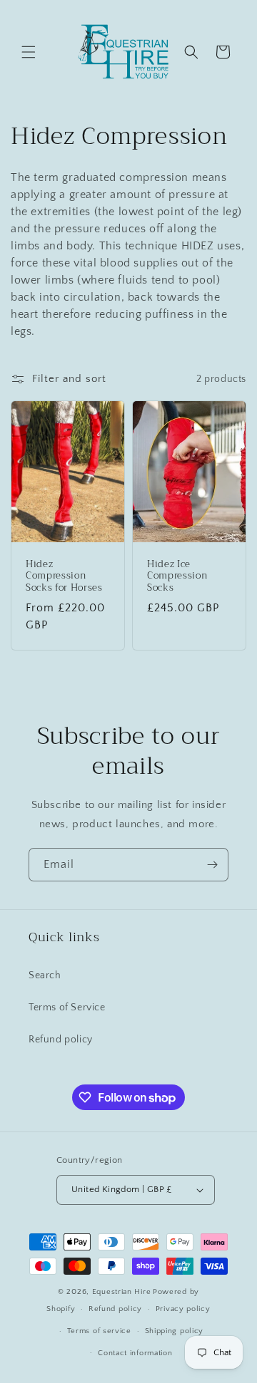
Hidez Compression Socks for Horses (64, 576)
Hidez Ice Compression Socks (177, 576)
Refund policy (61, 1039)
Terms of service (99, 1331)
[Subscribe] (212, 864)
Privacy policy (183, 1309)
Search (45, 975)
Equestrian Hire (121, 1292)
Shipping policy (174, 1331)
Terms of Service (67, 1007)
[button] (28, 52)
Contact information (135, 1353)
